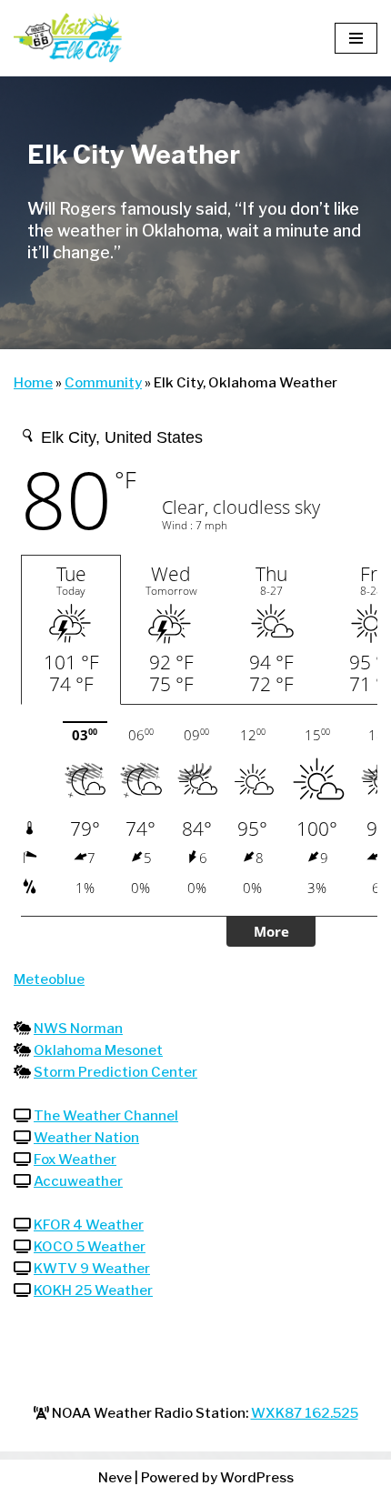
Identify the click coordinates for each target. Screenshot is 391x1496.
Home (33, 383)
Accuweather (78, 1181)
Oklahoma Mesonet (98, 1050)
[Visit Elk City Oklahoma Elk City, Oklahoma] (68, 38)
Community (103, 383)
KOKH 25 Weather (93, 1290)
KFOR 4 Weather (89, 1225)
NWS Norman (78, 1028)
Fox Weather (75, 1159)
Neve (115, 1478)
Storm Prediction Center (115, 1072)
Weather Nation (86, 1138)
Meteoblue (49, 979)
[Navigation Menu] (356, 38)
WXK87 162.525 (304, 1413)
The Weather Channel (106, 1116)
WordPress (257, 1478)
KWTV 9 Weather (92, 1268)
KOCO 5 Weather (89, 1247)
